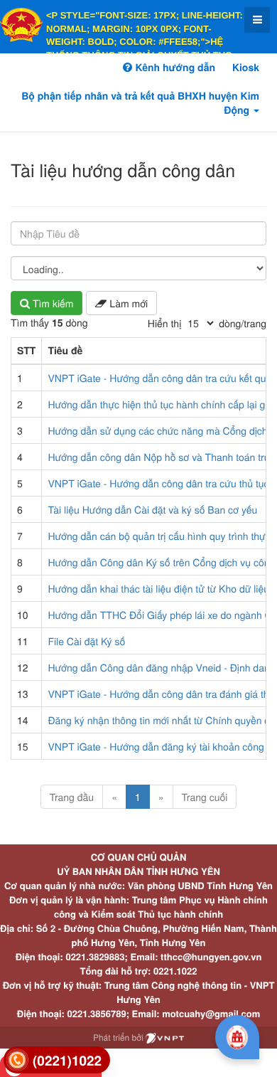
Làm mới (127, 303)
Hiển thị (164, 323)
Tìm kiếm (51, 303)
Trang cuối (205, 797)
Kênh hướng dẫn (173, 67)
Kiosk (245, 67)
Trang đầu (72, 797)
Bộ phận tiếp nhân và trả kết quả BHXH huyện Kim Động (140, 103)
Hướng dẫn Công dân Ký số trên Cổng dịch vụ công (161, 562)
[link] (57, 1060)
